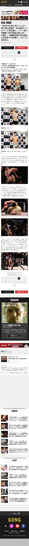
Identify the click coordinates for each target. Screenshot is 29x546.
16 (25, 56)
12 (12, 56)
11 (9, 56)
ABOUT (7, 531)
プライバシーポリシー (14, 533)
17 (14, 59)
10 (5, 56)
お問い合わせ (14, 531)
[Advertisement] (14, 391)
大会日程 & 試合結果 (18, 5)
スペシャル (9, 5)
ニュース (3, 5)
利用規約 (22, 531)
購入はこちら (14, 335)
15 (22, 56)
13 (15, 56)
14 (18, 56)
